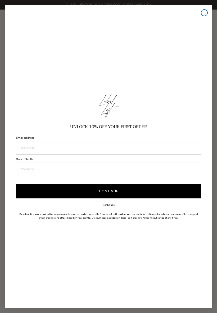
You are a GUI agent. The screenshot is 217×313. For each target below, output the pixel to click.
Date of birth (24, 159)
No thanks (108, 205)
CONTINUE (108, 191)
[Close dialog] (204, 13)
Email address (25, 138)
